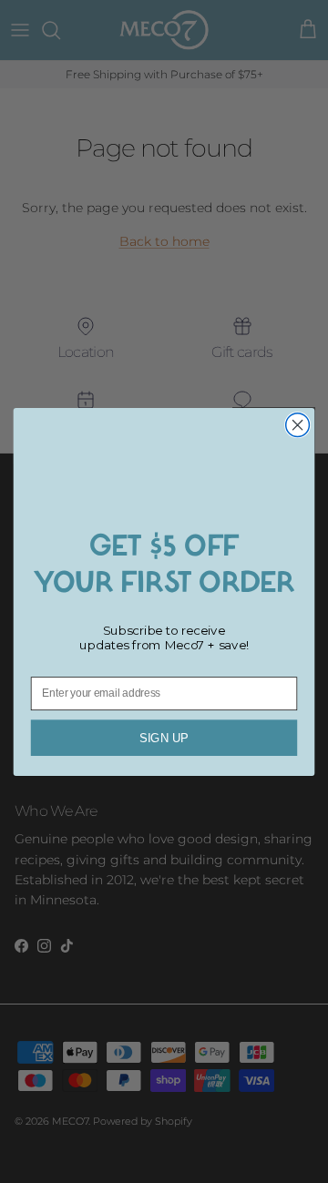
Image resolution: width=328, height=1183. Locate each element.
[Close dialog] (298, 424)
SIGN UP (164, 737)
